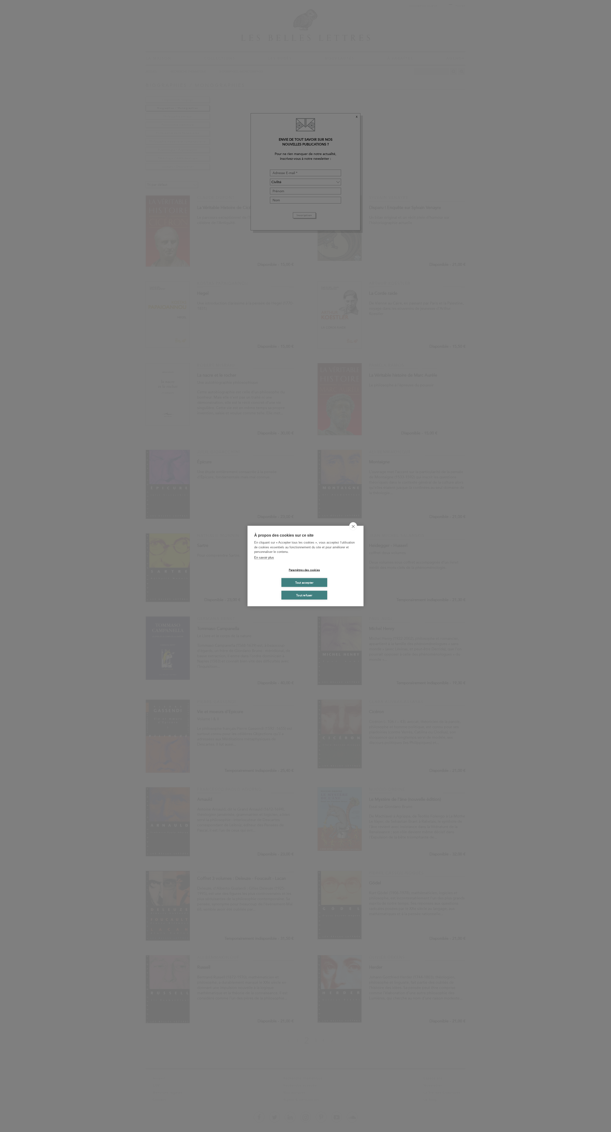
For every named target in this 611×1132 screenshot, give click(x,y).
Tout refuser (304, 595)
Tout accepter (304, 582)
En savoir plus (264, 557)
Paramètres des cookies (304, 569)
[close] (353, 526)
